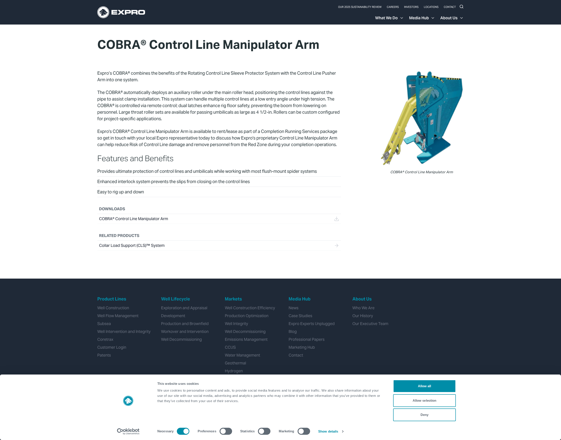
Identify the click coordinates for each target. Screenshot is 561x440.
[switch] (226, 431)
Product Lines (111, 299)
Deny (424, 415)
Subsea (104, 323)
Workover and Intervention (185, 331)
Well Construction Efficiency (250, 307)
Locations (431, 7)
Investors (411, 7)
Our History (362, 315)
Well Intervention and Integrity (124, 331)
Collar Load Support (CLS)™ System (132, 245)
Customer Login (111, 347)
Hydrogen (234, 370)
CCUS (230, 347)
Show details (328, 431)
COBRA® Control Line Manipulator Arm (133, 218)
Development (173, 315)
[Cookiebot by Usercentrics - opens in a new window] (128, 431)
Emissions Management (246, 339)
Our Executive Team (370, 323)
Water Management (242, 355)
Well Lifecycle (175, 299)
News (293, 307)
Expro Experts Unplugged (312, 323)
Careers (393, 7)
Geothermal (235, 363)
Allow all (424, 386)
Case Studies (300, 315)
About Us (449, 17)
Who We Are (363, 307)
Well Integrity (236, 323)
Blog (293, 331)
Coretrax (105, 339)
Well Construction (113, 307)
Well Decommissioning (181, 339)
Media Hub (419, 17)
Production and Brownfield (185, 323)
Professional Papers (307, 339)
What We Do (386, 17)
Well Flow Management (117, 315)
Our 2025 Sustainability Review (360, 7)
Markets (233, 299)
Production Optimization (246, 315)
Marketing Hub (302, 347)
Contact (450, 7)
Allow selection (425, 400)
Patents (104, 355)
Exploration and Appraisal (184, 307)
